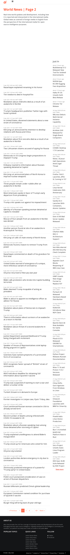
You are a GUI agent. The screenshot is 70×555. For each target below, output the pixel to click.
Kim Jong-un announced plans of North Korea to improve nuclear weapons (24, 175)
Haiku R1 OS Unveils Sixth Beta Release (58, 95)
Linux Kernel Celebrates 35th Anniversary (59, 190)
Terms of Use (44, 553)
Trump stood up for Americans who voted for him (25, 444)
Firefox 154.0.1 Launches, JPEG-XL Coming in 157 (59, 176)
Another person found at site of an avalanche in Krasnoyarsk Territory (24, 229)
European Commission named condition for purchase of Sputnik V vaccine (27, 494)
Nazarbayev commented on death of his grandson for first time (27, 255)
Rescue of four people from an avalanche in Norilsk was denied (26, 220)
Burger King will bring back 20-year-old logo (22, 503)
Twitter (50, 535)
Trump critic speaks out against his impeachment (25, 202)
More (46, 528)
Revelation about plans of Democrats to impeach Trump (25, 309)
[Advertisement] (10, 56)
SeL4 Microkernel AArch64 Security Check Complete (59, 249)
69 (36, 510)
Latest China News (31, 538)
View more (60, 469)
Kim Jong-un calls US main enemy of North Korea (25, 237)
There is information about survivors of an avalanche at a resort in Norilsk (27, 318)
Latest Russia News (31, 535)
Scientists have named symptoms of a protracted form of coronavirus (25, 356)
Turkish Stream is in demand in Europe (20, 392)
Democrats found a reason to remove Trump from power (25, 245)
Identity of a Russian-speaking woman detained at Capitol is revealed (25, 210)
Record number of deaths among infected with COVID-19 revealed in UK (24, 417)
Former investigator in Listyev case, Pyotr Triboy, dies (26, 399)
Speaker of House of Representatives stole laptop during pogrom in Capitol (25, 346)
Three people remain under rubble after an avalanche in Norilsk (22, 184)
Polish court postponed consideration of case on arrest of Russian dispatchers (24, 478)
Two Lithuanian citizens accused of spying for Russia (26, 148)
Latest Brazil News (31, 546)
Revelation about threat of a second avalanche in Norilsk (24, 327)
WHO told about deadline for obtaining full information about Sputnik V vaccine (22, 374)
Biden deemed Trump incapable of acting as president (23, 290)
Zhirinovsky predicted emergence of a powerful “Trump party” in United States (24, 468)
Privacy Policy (53, 553)
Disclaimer (61, 553)
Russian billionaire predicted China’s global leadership (27, 486)
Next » (42, 510)
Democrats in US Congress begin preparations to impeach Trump (25, 156)
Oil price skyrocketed (12, 451)
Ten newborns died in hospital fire (18, 94)
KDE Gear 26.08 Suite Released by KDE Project (59, 463)
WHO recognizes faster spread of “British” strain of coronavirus (25, 365)
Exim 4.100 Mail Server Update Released (59, 219)
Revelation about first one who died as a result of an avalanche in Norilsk (26, 140)
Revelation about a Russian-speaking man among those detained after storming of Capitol (25, 426)
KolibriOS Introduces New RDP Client (59, 310)
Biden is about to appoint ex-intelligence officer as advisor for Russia (25, 299)
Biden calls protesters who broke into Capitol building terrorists (27, 281)
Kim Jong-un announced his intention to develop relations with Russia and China (24, 130)
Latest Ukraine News (31, 544)
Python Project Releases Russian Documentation (59, 356)
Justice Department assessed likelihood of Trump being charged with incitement (25, 337)
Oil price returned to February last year (20, 273)
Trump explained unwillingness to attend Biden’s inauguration (25, 435)
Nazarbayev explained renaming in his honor (23, 87)
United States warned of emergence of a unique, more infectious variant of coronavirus (24, 264)
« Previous (13, 510)
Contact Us (36, 553)
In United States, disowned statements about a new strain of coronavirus (26, 121)
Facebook (51, 537)
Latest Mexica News (31, 548)
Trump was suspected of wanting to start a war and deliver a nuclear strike (26, 384)
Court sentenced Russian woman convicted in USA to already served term (26, 407)
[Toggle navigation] (12, 1)
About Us (28, 553)
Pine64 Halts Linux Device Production (58, 418)
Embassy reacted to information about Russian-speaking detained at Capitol (24, 166)
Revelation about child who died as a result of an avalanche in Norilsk (24, 103)
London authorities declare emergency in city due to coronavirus (26, 459)
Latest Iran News (30, 540)
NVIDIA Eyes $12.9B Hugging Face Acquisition (59, 83)
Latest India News (30, 542)
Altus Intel (11, 553)
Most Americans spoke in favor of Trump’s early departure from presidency (24, 194)
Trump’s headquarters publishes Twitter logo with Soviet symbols (25, 112)
